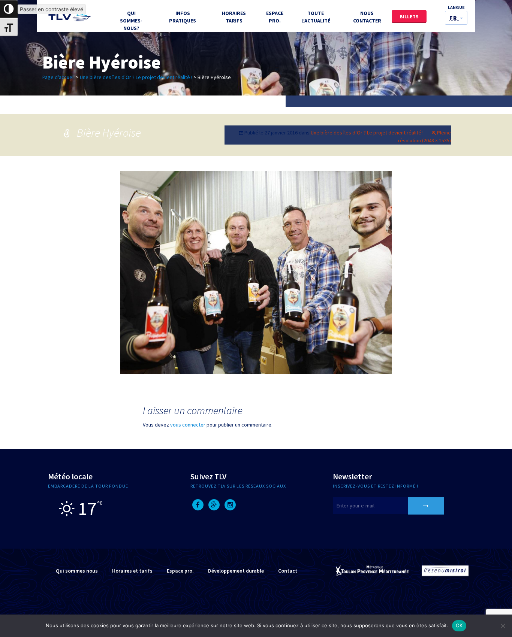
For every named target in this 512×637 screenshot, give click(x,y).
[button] (456, 18)
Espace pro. (180, 570)
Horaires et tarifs (132, 570)
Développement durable (236, 570)
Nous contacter (367, 17)
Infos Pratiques (182, 17)
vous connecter (187, 424)
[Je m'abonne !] (426, 506)
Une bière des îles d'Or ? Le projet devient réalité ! (136, 77)
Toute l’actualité (315, 17)
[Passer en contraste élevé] (9, 9)
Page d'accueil (58, 77)
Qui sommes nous (77, 570)
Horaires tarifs (234, 17)
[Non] (502, 626)
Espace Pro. (274, 17)
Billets (409, 16)
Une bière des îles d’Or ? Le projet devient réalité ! (367, 132)
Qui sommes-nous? (131, 20)
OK (459, 625)
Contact (287, 570)
